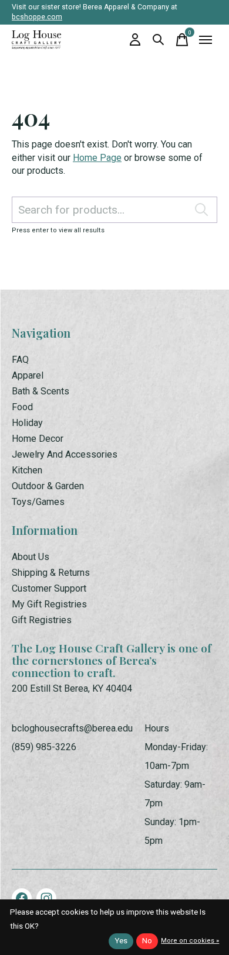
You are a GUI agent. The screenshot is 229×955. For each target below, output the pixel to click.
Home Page (97, 157)
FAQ (20, 359)
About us (30, 556)
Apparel (27, 375)
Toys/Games (38, 501)
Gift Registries (42, 620)
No (147, 940)
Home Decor (37, 438)
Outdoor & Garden (48, 486)
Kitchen (27, 470)
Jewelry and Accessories (64, 454)
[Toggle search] (158, 39)
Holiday (27, 422)
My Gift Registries (49, 604)
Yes (120, 940)
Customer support (49, 588)
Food (22, 407)
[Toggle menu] (205, 39)
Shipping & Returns (51, 572)
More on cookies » (190, 940)
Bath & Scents (40, 391)
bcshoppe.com (37, 17)
